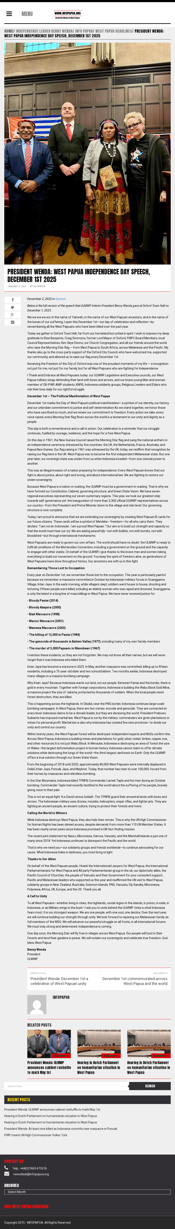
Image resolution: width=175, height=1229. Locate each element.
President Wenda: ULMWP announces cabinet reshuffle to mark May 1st (49, 1067)
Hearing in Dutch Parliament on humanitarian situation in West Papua (98, 1067)
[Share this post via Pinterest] (12, 322)
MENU (27, 14)
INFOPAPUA (39, 286)
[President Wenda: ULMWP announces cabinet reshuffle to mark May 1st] (49, 1043)
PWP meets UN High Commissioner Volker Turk (35, 1135)
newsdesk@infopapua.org (31, 1174)
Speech (60, 299)
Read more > (61, 1056)
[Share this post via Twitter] (12, 307)
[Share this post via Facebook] (12, 300)
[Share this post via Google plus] (12, 314)
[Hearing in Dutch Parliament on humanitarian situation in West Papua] (99, 1043)
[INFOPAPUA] (62, 14)
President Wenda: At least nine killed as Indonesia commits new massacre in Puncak (60, 1128)
